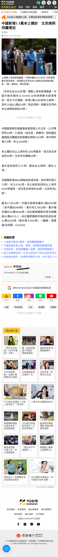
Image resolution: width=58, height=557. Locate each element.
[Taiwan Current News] (38, 3)
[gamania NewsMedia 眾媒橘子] (29, 536)
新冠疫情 (18, 307)
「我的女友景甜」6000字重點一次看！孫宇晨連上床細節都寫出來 (11, 351)
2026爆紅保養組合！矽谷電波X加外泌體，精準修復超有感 (42, 478)
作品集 (48, 277)
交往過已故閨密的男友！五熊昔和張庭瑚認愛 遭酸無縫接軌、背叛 (28, 426)
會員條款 (18, 514)
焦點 (21, 7)
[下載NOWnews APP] (44, 3)
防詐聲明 (11, 509)
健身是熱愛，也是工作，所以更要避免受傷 (10, 450)
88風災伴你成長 (29, 11)
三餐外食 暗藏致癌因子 (42, 402)
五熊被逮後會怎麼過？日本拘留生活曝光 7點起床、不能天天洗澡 (29, 373)
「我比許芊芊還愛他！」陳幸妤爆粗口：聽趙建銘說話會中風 (28, 448)
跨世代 (45, 11)
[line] (31, 524)
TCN (56, 11)
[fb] (18, 524)
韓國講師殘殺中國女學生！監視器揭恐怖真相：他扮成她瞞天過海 (10, 426)
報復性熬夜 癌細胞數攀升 (46, 349)
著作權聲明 (46, 509)
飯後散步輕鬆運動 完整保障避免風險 (46, 426)
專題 (42, 7)
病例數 (41, 307)
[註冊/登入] (54, 3)
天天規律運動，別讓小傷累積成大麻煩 (10, 374)
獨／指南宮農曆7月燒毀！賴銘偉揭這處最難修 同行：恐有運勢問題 (28, 351)
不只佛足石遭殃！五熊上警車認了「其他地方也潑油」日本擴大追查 (15, 403)
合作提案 (40, 514)
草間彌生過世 (8, 7)
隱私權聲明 (33, 509)
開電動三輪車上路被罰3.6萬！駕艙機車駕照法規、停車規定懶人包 (46, 448)
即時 (28, 7)
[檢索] (49, 3)
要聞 (35, 7)
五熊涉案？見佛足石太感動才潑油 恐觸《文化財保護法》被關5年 (46, 373)
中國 (6, 307)
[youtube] (38, 524)
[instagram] (25, 524)
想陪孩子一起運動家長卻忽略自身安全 (15, 478)
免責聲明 (22, 509)
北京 (30, 307)
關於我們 (29, 514)
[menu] (55, 7)
